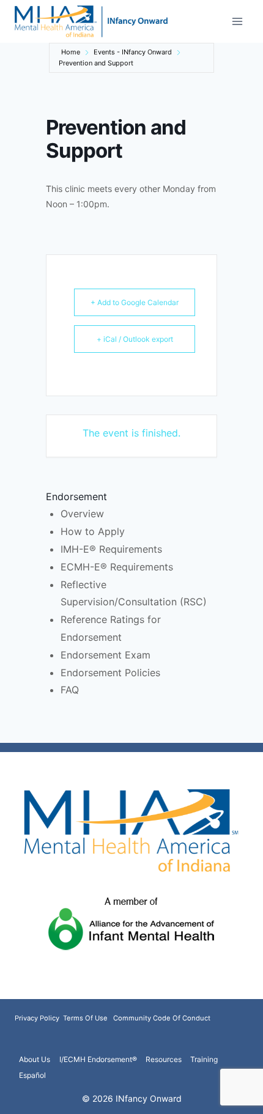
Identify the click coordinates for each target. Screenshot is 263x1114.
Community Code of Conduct (161, 1018)
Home (70, 52)
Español (32, 1075)
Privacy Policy (38, 1018)
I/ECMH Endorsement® (98, 1059)
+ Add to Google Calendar (135, 302)
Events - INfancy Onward (133, 52)
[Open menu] (237, 21)
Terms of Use (85, 1018)
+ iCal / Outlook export (135, 339)
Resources (164, 1059)
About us (34, 1059)
